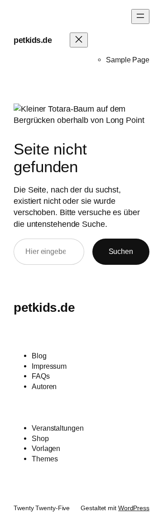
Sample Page (127, 60)
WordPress (133, 508)
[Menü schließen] (79, 40)
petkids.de (33, 40)
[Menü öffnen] (140, 16)
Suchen (121, 251)
